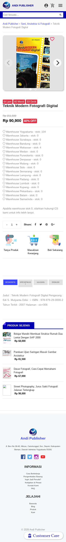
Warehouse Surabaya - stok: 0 (23, 139)
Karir (33, 512)
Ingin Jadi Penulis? (33, 479)
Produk (33, 509)
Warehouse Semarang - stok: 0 (24, 171)
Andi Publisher (10, 24)
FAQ (33, 488)
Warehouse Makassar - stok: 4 (23, 147)
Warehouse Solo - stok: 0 (20, 167)
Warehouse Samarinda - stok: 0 (24, 199)
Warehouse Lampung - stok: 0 (23, 175)
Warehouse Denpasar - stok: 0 (23, 159)
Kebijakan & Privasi (33, 483)
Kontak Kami (33, 486)
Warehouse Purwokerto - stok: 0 (24, 155)
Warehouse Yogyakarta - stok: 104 (26, 131)
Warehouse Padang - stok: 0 (22, 179)
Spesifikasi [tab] (25, 283)
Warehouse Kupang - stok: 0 (22, 187)
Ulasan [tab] (40, 282)
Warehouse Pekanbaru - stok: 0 (24, 191)
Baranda (33, 504)
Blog (33, 506)
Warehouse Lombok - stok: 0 (22, 183)
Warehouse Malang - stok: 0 (22, 163)
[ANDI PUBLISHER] (6, 5)
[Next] (57, 63)
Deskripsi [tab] (10, 282)
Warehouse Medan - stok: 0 (22, 151)
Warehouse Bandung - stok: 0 (23, 143)
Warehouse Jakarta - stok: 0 (22, 135)
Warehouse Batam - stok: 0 (21, 195)
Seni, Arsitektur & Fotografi (35, 24)
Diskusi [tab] (55, 282)
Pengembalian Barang (33, 477)
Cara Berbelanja (33, 474)
